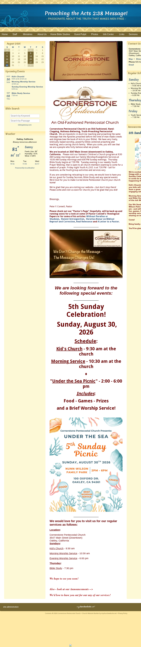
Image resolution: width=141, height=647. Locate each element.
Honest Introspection (72, 219)
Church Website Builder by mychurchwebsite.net (99, 613)
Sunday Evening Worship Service (27, 87)
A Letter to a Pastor (108, 221)
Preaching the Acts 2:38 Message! (86, 13)
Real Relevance (84, 221)
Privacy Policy (122, 613)
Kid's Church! (18, 76)
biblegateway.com (25, 125)
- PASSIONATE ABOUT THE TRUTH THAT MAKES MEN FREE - (86, 18)
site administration (11, 607)
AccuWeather (30, 168)
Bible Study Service (21, 93)
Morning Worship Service (23, 82)
